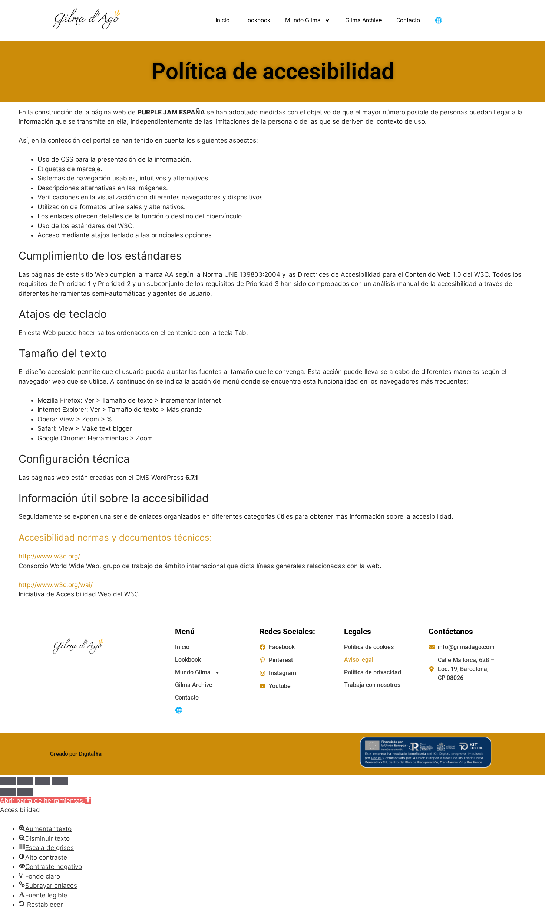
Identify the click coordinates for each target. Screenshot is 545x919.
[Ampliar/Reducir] (8, 781)
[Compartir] (42, 781)
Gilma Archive (363, 20)
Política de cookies (369, 647)
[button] (45, 800)
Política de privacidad (372, 672)
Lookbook (257, 20)
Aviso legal (358, 659)
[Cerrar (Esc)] (60, 781)
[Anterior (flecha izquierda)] (8, 792)
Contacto (408, 20)
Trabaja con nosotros (372, 684)
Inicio (222, 20)
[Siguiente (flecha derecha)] (25, 792)
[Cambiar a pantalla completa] (25, 781)
